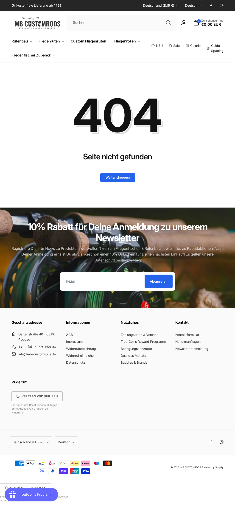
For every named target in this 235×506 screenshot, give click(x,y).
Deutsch (191, 5)
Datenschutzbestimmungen (117, 260)
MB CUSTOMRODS (190, 467)
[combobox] (121, 23)
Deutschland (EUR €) (158, 5)
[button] (208, 22)
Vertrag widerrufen (40, 396)
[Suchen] (168, 22)
